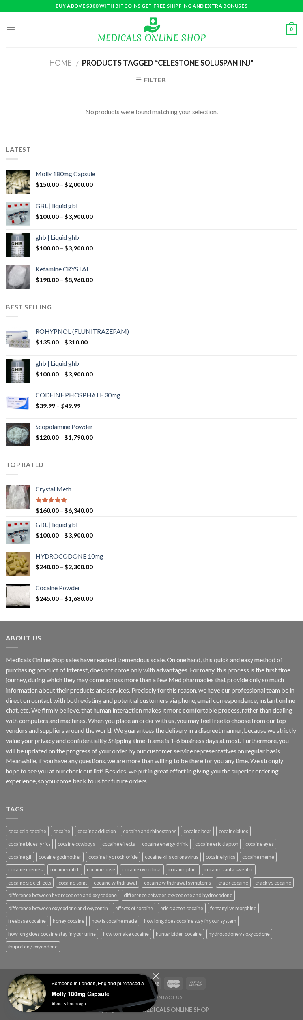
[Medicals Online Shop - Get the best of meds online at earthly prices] (151, 30)
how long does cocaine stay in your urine (52, 934)
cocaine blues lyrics (29, 844)
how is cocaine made (114, 921)
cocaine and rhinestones (149, 831)
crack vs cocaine (273, 882)
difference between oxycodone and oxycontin (58, 908)
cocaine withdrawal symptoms (177, 882)
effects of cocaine (134, 908)
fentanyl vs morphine (233, 908)
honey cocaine (68, 921)
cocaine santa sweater (228, 869)
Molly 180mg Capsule (80, 993)
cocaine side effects (29, 882)
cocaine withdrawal (115, 882)
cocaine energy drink (165, 844)
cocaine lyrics (220, 857)
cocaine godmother (60, 857)
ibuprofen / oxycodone (33, 946)
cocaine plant (182, 869)
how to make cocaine (126, 934)
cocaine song (72, 882)
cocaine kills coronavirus (171, 857)
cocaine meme (258, 857)
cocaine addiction (96, 831)
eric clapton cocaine (181, 908)
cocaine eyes (259, 844)
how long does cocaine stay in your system (190, 921)
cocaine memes (25, 869)
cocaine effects (118, 844)
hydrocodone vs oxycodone (239, 934)
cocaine (61, 831)
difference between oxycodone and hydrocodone (178, 895)
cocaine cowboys (76, 844)
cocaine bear (197, 831)
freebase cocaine (27, 921)
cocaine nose (101, 869)
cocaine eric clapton (216, 844)
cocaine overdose (141, 869)
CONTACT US (167, 997)
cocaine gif (20, 857)
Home (60, 62)
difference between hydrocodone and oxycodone (62, 895)
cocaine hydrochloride (113, 857)
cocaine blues (233, 831)
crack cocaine (233, 882)
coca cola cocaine (27, 831)
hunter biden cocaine (179, 934)
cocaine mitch (65, 869)
